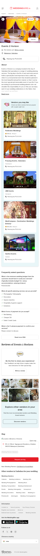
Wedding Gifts (27, 479)
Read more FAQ (20, 337)
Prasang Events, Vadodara (15, 161)
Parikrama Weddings (13, 131)
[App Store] (8, 523)
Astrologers (14, 496)
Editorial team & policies (8, 512)
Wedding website (31, 512)
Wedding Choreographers (28, 496)
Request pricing (20, 459)
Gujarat (3, 13)
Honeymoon (27, 489)
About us (20, 510)
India (7, 541)
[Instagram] (15, 531)
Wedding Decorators (7, 492)
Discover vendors (20, 422)
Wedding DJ (31, 492)
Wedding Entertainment (25, 486)
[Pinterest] (11, 531)
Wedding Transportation (8, 486)
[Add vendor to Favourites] (37, 19)
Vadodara (11, 13)
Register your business (8, 510)
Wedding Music (22, 482)
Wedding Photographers (8, 482)
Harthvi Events (10, 254)
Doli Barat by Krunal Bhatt (25, 467)
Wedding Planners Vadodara (9, 452)
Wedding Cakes (20, 492)
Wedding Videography (14, 489)
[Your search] (2, 19)
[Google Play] (21, 523)
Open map (33, 441)
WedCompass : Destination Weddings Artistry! (19, 222)
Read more (5, 94)
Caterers (4, 479)
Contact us (4, 507)
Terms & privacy (15, 507)
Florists (3, 489)
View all (33, 39)
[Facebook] (3, 531)
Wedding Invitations (15, 479)
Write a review (20, 371)
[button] (20, 361)
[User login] (37, 8)
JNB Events (9, 191)
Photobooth (5, 496)
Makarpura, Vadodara (11, 53)
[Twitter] (7, 531)
